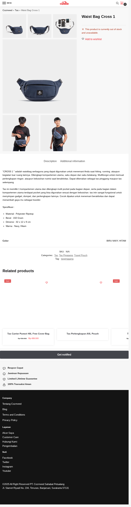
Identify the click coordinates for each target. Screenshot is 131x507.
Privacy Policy (9, 420)
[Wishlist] (46, 282)
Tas (17, 10)
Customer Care (10, 437)
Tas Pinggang (66, 255)
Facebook (7, 457)
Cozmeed (7, 10)
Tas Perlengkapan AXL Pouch (83, 333)
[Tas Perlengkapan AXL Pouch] (82, 303)
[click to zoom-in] (40, 76)
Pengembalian (9, 446)
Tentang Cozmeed (11, 403)
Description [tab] (50, 161)
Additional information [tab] (72, 161)
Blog (4, 409)
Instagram (7, 466)
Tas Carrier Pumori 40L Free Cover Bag (28, 333)
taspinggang (67, 258)
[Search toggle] (117, 3)
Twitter (5, 462)
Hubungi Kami (9, 441)
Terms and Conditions (13, 414)
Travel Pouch (80, 255)
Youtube (6, 470)
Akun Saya (8, 432)
